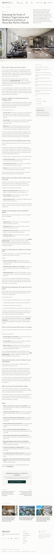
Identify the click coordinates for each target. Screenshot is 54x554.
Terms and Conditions (17, 551)
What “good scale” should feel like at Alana (42, 93)
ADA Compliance (4, 551)
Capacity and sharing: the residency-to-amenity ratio (43, 82)
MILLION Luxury (10, 466)
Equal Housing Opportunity (26, 551)
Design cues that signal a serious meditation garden (42, 79)
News (45, 2)
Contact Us (16, 538)
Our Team (27, 3)
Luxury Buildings (11, 3)
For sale (32, 3)
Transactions (39, 2)
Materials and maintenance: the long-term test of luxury (43, 85)
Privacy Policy (10, 551)
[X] (9, 538)
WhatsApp (39, 103)
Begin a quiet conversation (17, 481)
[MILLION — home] (5, 2)
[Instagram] (6, 538)
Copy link (39, 101)
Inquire (49, 2)
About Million (33, 551)
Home (3, 7)
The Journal (7, 7)
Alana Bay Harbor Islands (15, 80)
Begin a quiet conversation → (43, 115)
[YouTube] (11, 538)
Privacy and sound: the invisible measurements (43, 72)
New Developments (20, 3)
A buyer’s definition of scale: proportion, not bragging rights (42, 70)
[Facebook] (3, 538)
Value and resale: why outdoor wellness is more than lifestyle (43, 91)
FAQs (36, 95)
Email (45, 101)
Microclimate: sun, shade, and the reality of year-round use (43, 75)
